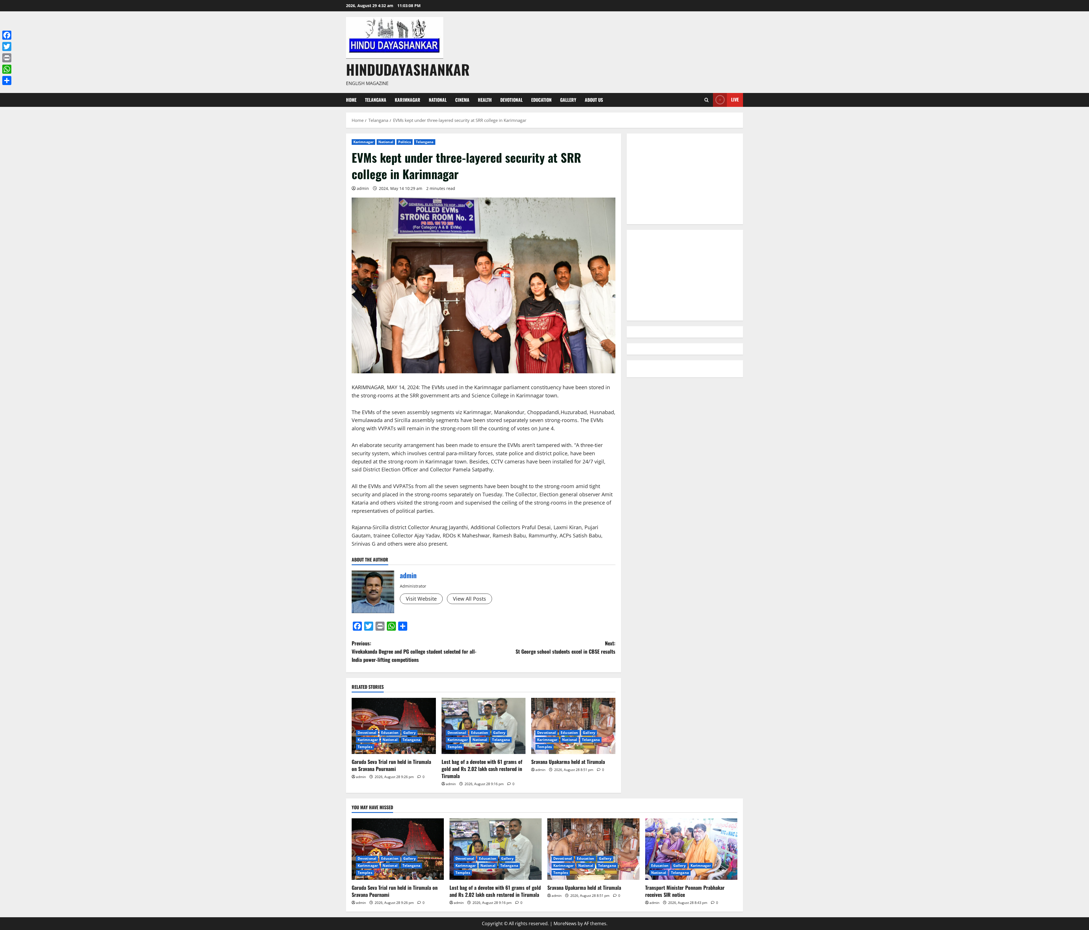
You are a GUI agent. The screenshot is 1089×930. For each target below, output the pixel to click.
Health (485, 99)
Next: (565, 647)
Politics (404, 141)
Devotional (511, 99)
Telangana (375, 99)
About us (594, 99)
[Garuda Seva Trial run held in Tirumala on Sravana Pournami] (394, 726)
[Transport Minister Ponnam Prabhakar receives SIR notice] (691, 849)
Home (351, 99)
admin (363, 188)
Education (541, 99)
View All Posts (469, 598)
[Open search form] (706, 99)
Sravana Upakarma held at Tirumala (568, 761)
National (438, 99)
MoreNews (565, 923)
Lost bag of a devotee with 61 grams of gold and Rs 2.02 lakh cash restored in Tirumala (482, 768)
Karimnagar (407, 99)
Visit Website (421, 598)
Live (735, 99)
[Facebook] (6, 35)
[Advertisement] (684, 179)
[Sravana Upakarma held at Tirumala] (573, 726)
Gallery (568, 99)
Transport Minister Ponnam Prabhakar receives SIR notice (685, 891)
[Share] (6, 80)
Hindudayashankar (408, 69)
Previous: (414, 651)
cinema (462, 99)
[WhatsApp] (6, 69)
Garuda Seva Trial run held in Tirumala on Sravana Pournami (391, 765)
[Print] (6, 57)
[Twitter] (6, 46)
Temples (365, 746)
